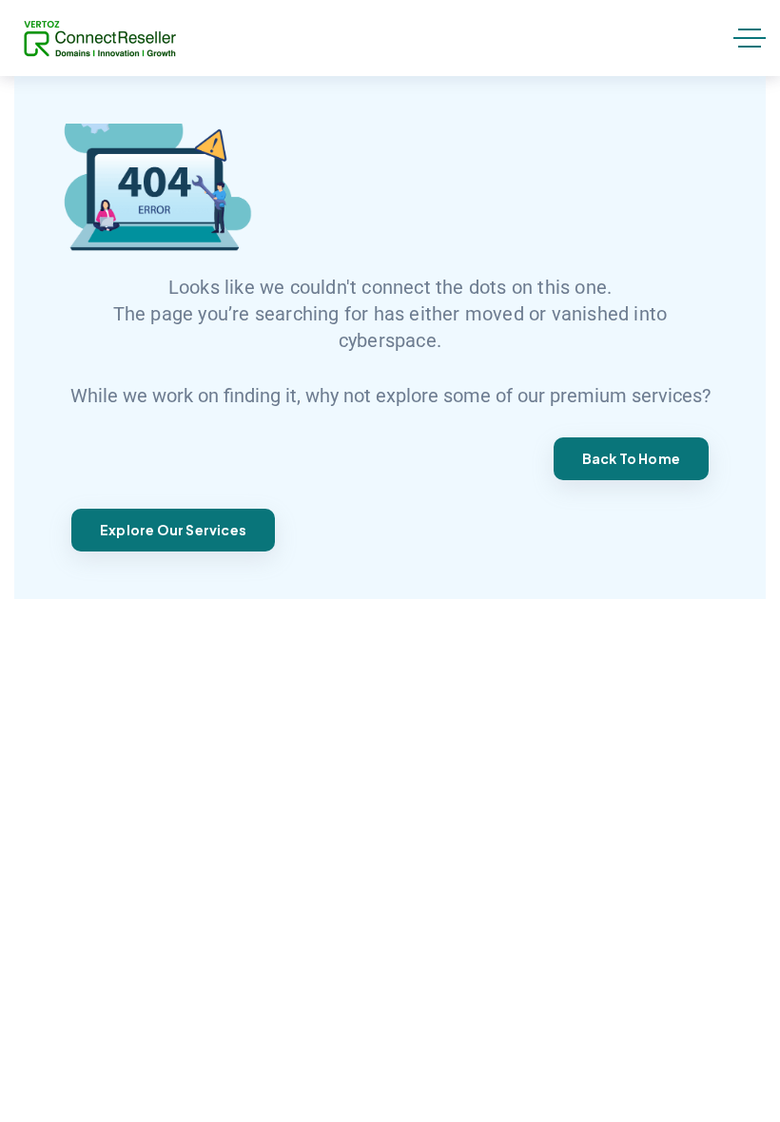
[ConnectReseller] (99, 38)
